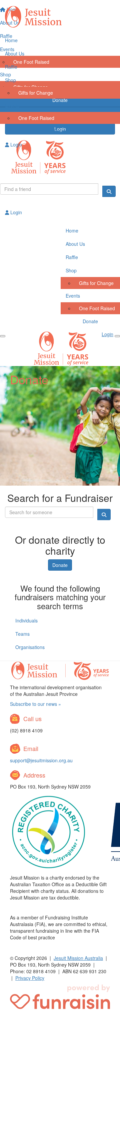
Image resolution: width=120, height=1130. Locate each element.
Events (12, 105)
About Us (14, 53)
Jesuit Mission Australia (78, 958)
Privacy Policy (29, 978)
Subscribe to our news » (35, 704)
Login (15, 144)
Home (11, 40)
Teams (22, 633)
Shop (10, 80)
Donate (60, 131)
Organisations (30, 647)
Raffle (11, 66)
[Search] (109, 191)
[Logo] (60, 17)
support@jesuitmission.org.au (41, 760)
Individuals (26, 620)
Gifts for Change (35, 92)
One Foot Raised (36, 118)
